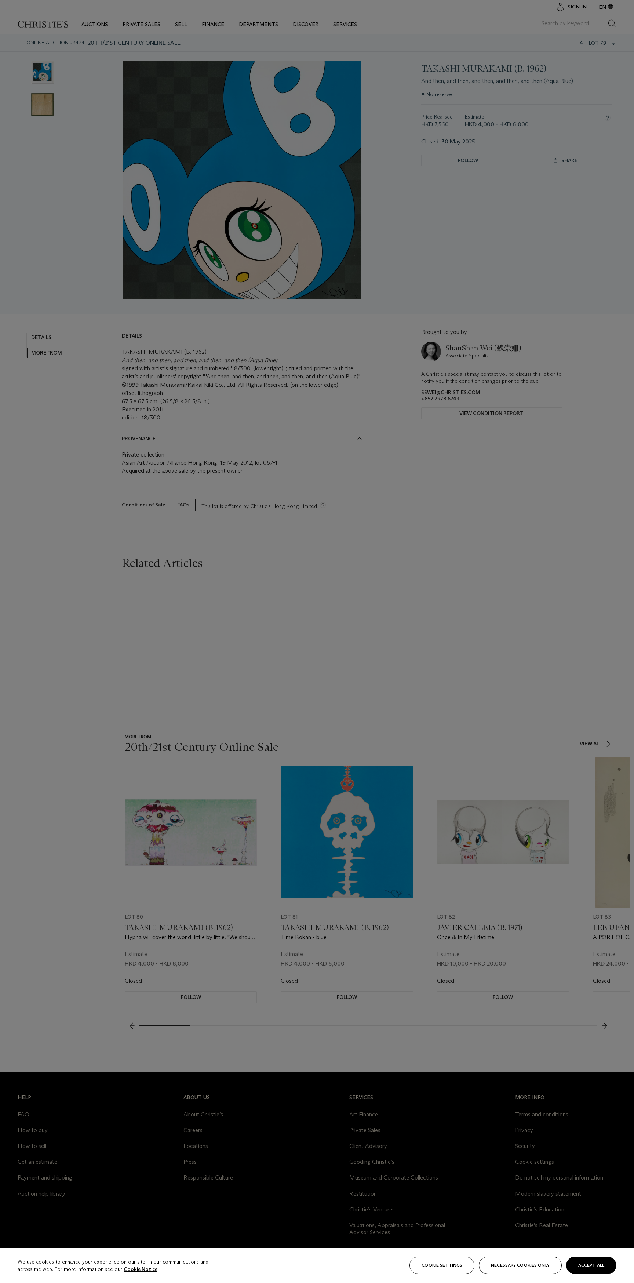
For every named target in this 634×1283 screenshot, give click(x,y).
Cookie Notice (140, 1269)
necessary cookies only (520, 1265)
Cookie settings (442, 1265)
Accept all (591, 1265)
